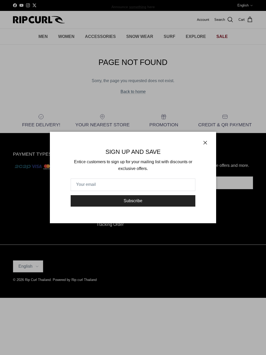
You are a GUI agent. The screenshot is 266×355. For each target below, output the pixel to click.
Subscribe (133, 201)
